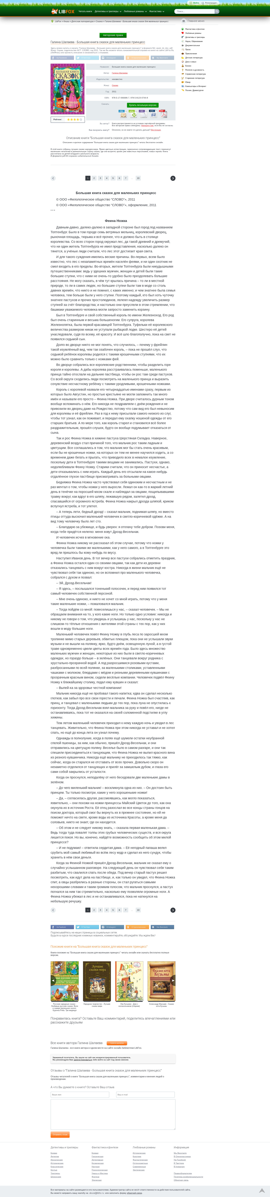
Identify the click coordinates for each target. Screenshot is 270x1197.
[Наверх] (262, 1191)
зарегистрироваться (83, 1060)
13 (138, 178)
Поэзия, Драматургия (194, 90)
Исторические (57, 1163)
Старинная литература (195, 78)
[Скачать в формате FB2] (122, 117)
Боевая (95, 1153)
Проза (187, 49)
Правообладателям (183, 1173)
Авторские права (113, 35)
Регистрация (211, 3)
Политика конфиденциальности (188, 1177)
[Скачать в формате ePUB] (132, 117)
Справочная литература (195, 74)
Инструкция (156, 130)
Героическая (97, 1156)
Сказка (115, 85)
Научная (96, 1166)
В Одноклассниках (139, 58)
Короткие (137, 1156)
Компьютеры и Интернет (195, 86)
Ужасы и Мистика (100, 1173)
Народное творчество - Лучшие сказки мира (97, 1005)
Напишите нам (147, 125)
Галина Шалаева (120, 73)
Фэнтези (95, 1177)
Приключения (191, 54)
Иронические (57, 1160)
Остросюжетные (140, 1163)
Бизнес (188, 66)
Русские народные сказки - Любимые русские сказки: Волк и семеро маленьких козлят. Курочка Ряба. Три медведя (64, 1007)
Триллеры (55, 1173)
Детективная (97, 1160)
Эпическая (97, 1180)
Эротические (139, 1170)
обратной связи (134, 1193)
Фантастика (155, 11)
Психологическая (100, 1170)
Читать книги (85, 11)
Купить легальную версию (142, 105)
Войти (196, 3)
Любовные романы (134, 11)
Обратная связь (181, 1180)
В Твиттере (86, 58)
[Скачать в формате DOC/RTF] (153, 117)
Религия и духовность (194, 70)
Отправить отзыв (60, 1134)
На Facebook (62, 58)
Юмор (187, 82)
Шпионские (56, 1177)
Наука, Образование (194, 41)
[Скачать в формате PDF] (163, 117)
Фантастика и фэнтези (194, 29)
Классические (57, 1166)
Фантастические (140, 1160)
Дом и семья (190, 62)
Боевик (54, 1153)
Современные (139, 1166)
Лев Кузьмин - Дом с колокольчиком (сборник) (129, 1005)
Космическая (98, 1163)
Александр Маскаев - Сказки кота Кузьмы (161, 1005)
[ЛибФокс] (63, 11)
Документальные (192, 45)
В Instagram (111, 58)
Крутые (54, 1170)
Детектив (55, 1156)
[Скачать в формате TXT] (143, 117)
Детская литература (193, 58)
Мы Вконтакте (162, 58)
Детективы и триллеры (107, 11)
